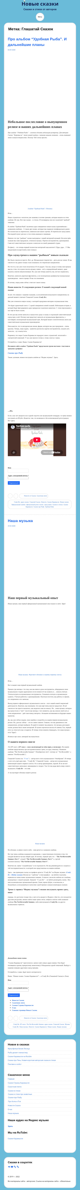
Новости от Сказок (30, 496)
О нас (14, 1008)
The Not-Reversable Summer (35, 1024)
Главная (11, 1079)
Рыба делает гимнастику (18, 1052)
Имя (9, 468)
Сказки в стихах (57, 505)
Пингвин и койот (14, 1064)
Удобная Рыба (49, 507)
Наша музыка (20, 521)
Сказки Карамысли (15, 1138)
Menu (40, 17)
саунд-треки (48, 505)
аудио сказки (25, 502)
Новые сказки (64, 502)
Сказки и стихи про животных (20, 1094)
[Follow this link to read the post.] (40, 116)
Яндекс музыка (62, 1027)
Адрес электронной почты (18, 476)
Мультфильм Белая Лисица (19, 1048)
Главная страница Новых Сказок (24, 1010)
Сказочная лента (42, 496)
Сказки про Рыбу (39, 507)
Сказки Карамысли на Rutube (20, 1056)
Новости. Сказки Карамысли (50, 502)
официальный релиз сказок (34, 505)
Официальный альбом (18, 505)
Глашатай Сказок (35, 502)
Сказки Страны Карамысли (22, 1005)
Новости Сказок (18, 1000)
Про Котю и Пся (14, 1101)
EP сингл (23, 1024)
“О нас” (26, 758)
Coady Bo (17, 502)
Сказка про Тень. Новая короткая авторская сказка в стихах (32, 1060)
